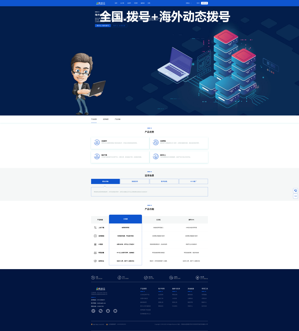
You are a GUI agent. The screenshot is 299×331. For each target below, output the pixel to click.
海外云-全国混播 (119, 25)
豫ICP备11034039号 (98, 324)
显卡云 (142, 306)
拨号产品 (146, 294)
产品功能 (117, 119)
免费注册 (204, 3)
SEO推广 (193, 181)
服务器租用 (143, 302)
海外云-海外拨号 (103, 25)
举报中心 (190, 306)
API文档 (174, 298)
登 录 (198, 3)
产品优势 (94, 119)
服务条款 (190, 294)
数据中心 (204, 302)
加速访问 (135, 181)
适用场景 (106, 119)
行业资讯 (174, 306)
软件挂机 (164, 181)
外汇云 (149, 313)
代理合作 (204, 298)
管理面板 (204, 294)
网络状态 (160, 306)
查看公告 (160, 302)
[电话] (295, 190)
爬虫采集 (105, 181)
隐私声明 (190, 302)
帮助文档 (174, 294)
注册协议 (190, 298)
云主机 (142, 294)
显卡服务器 (147, 306)
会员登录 (160, 294)
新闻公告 (174, 302)
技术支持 (204, 306)
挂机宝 (146, 298)
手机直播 (148, 310)
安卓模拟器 (143, 313)
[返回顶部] (295, 196)
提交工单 (160, 298)
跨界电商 (142, 310)
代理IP (142, 298)
